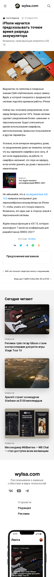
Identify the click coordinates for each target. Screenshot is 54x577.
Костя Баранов (12, 18)
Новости (22, 178)
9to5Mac (32, 239)
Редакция (24, 508)
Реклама (24, 513)
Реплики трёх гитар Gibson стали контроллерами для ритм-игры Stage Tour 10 (25, 347)
